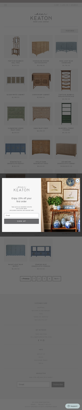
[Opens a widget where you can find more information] (72, 406)
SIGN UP (21, 221)
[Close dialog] (77, 180)
